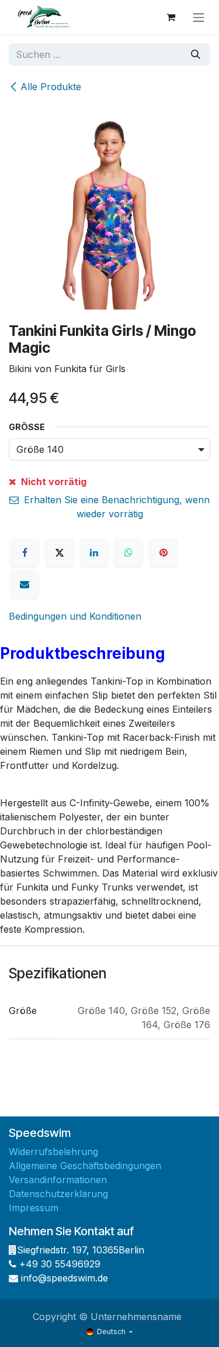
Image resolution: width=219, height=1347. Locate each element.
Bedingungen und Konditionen (75, 616)
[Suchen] (195, 54)
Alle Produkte (50, 86)
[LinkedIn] (94, 552)
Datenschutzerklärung (58, 1194)
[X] (60, 552)
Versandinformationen (58, 1180)
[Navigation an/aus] (198, 17)
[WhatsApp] (128, 552)
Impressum (33, 1208)
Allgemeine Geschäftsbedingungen (85, 1165)
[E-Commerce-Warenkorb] (170, 17)
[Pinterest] (164, 552)
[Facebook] (25, 552)
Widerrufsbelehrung (53, 1151)
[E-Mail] (25, 584)
